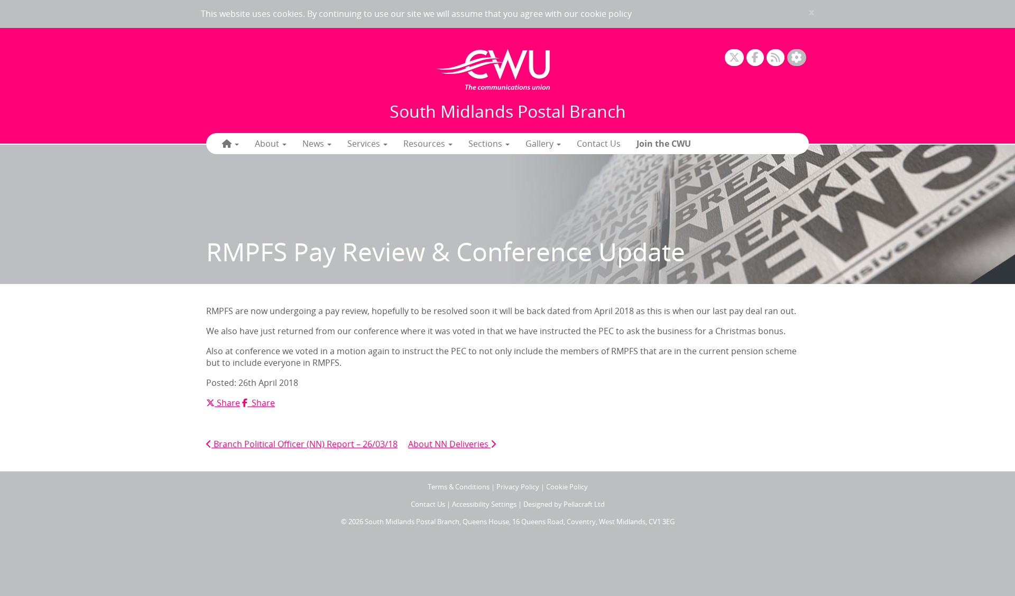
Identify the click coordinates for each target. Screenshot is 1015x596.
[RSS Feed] (776, 58)
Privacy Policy (517, 486)
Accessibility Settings (484, 504)
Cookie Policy (567, 486)
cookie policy (606, 14)
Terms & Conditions (459, 486)
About (268, 143)
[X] (734, 58)
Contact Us (599, 143)
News (314, 143)
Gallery (540, 143)
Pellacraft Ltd (584, 504)
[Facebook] (755, 58)
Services (364, 143)
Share (227, 403)
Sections (486, 143)
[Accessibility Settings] (796, 58)
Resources (425, 143)
